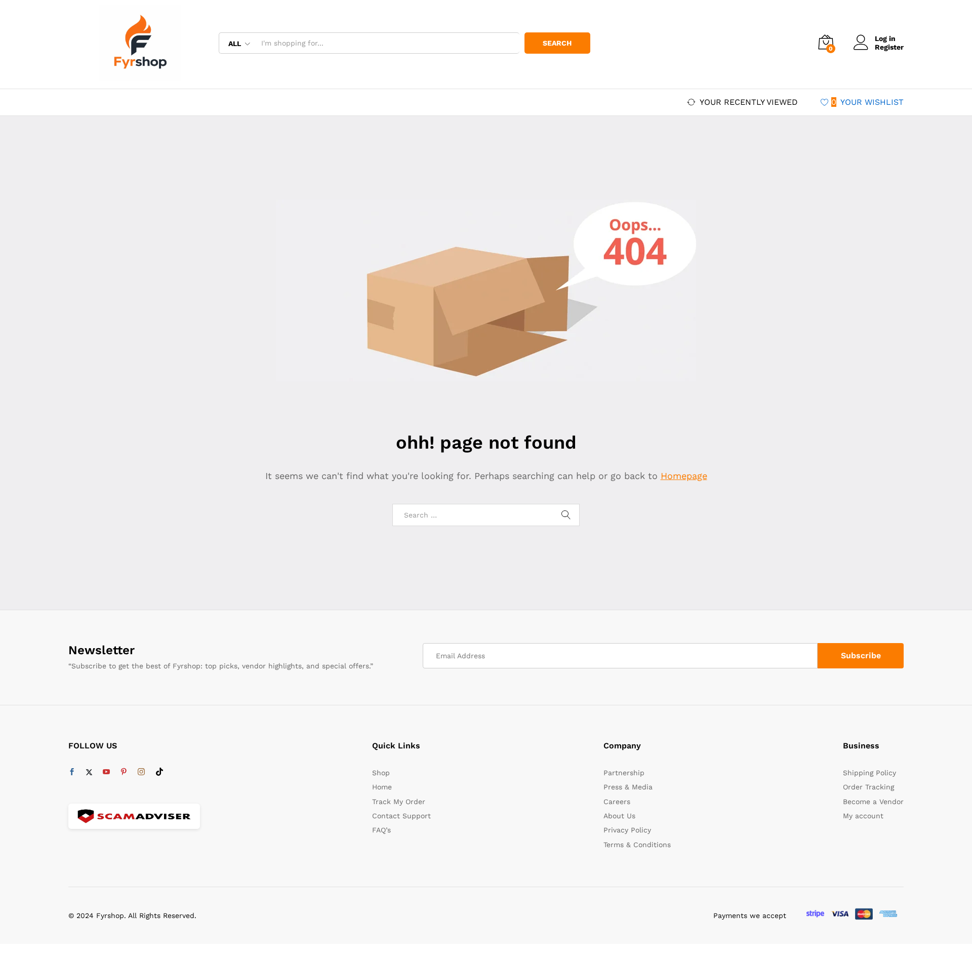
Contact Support (401, 816)
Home (382, 787)
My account (863, 816)
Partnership (623, 773)
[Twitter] (89, 772)
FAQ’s (381, 830)
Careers (616, 802)
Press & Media (628, 787)
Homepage (684, 475)
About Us (619, 816)
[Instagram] (141, 772)
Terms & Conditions (637, 845)
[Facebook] (71, 772)
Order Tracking (868, 787)
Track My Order (398, 802)
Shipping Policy (869, 773)
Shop (381, 773)
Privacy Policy (627, 830)
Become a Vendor (873, 802)
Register (889, 47)
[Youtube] (106, 772)
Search (557, 43)
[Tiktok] (159, 772)
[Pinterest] (123, 772)
